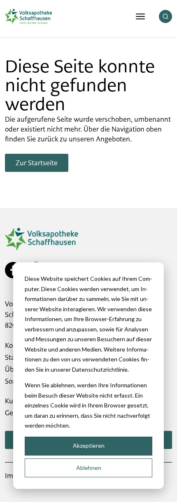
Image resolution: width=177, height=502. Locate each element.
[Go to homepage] (28, 16)
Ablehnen (88, 467)
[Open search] (165, 16)
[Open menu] (140, 16)
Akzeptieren (89, 445)
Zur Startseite (37, 163)
